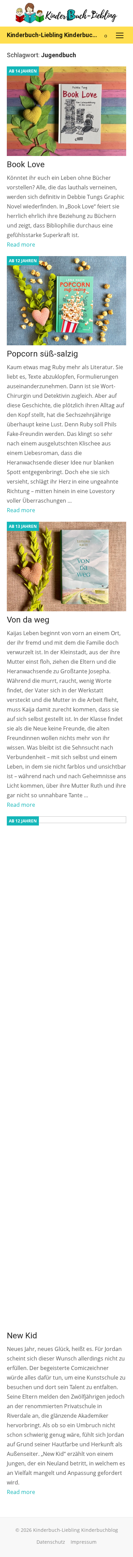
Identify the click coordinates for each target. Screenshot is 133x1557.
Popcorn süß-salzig (42, 354)
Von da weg (28, 620)
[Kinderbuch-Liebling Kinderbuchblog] (66, 13)
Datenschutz (50, 1542)
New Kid (22, 1335)
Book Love (26, 164)
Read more (21, 244)
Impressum (84, 1542)
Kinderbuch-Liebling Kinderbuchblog (53, 34)
